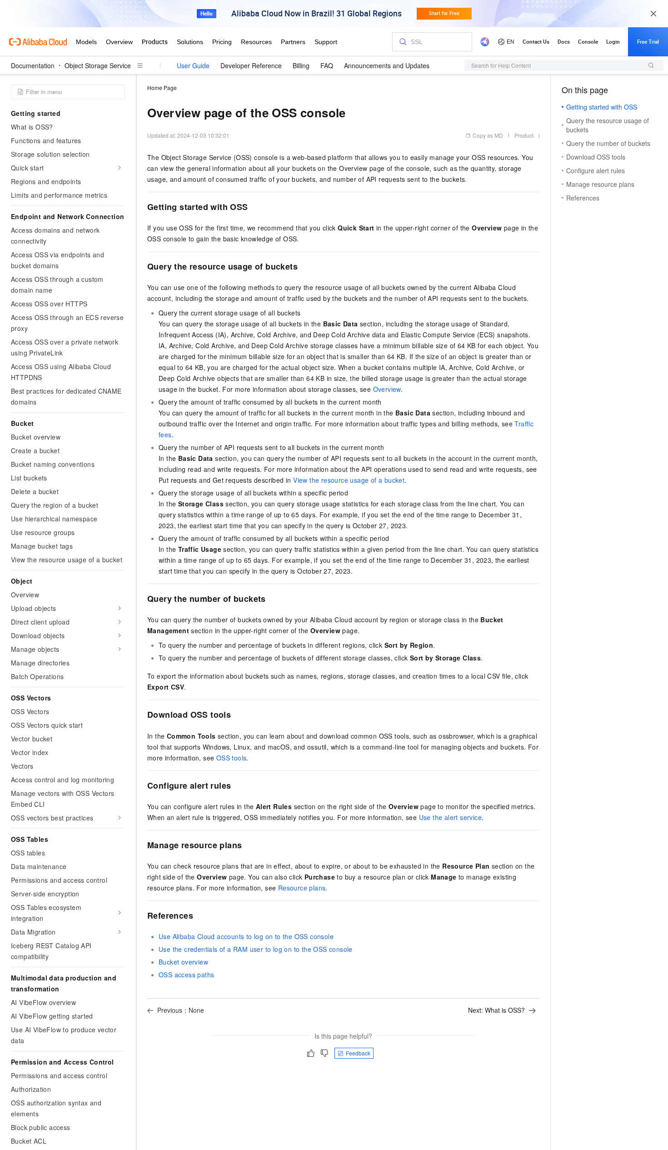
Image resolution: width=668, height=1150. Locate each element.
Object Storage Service (98, 65)
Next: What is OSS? (496, 1010)
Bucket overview (183, 961)
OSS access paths (186, 974)
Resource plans (302, 887)
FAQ (326, 65)
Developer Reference (251, 65)
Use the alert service (450, 817)
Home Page (162, 87)
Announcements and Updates (386, 65)
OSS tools (231, 757)
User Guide (193, 65)
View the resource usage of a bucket (348, 480)
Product (523, 135)
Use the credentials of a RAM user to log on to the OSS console (256, 949)
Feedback (358, 1053)
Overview (387, 389)
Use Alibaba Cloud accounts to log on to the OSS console (246, 936)
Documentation (33, 65)
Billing (301, 65)
